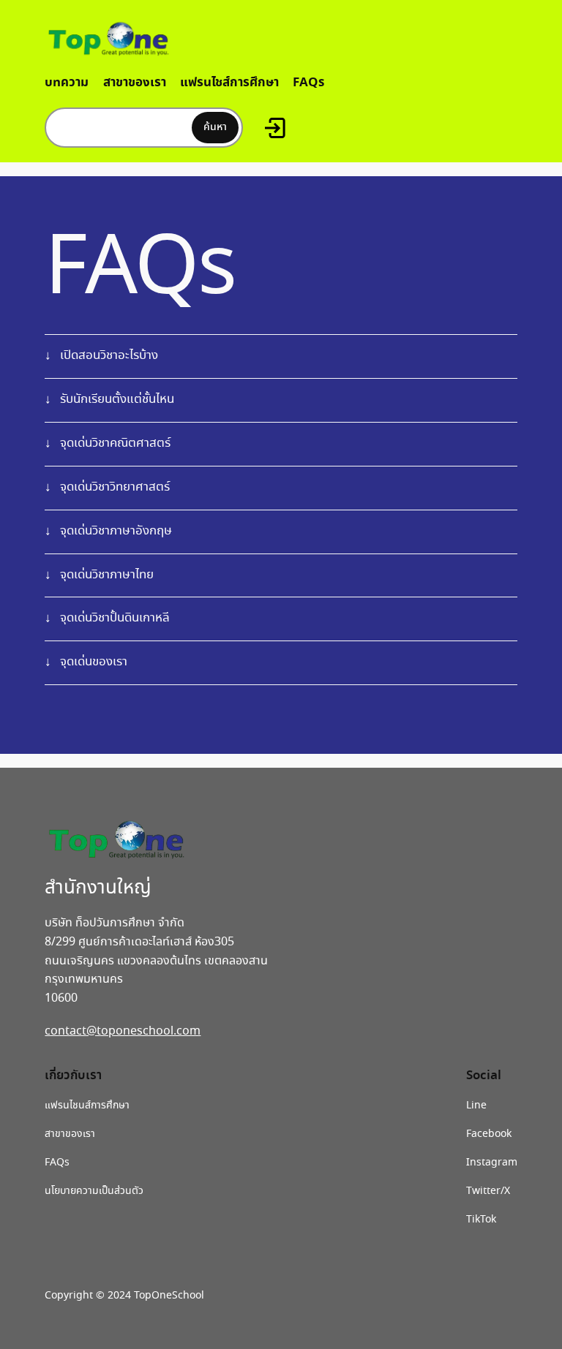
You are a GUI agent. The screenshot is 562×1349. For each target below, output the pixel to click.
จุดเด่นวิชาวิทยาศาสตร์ (115, 487)
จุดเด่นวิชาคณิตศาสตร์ (115, 443)
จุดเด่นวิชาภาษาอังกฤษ (116, 531)
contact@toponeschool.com (123, 1031)
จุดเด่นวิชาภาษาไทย (107, 575)
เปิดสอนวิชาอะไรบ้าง (109, 356)
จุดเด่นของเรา (93, 662)
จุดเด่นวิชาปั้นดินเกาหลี (115, 618)
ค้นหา (215, 127)
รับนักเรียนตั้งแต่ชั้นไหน (117, 399)
